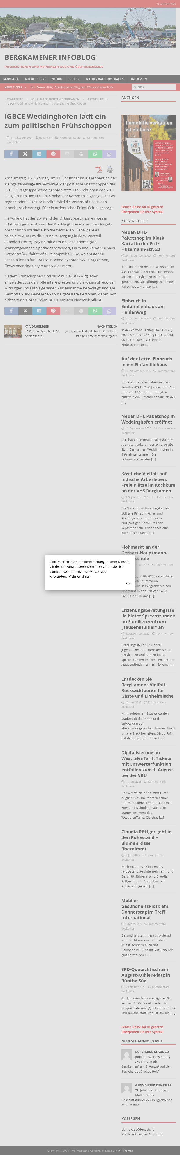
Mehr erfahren (79, 576)
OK (128, 583)
